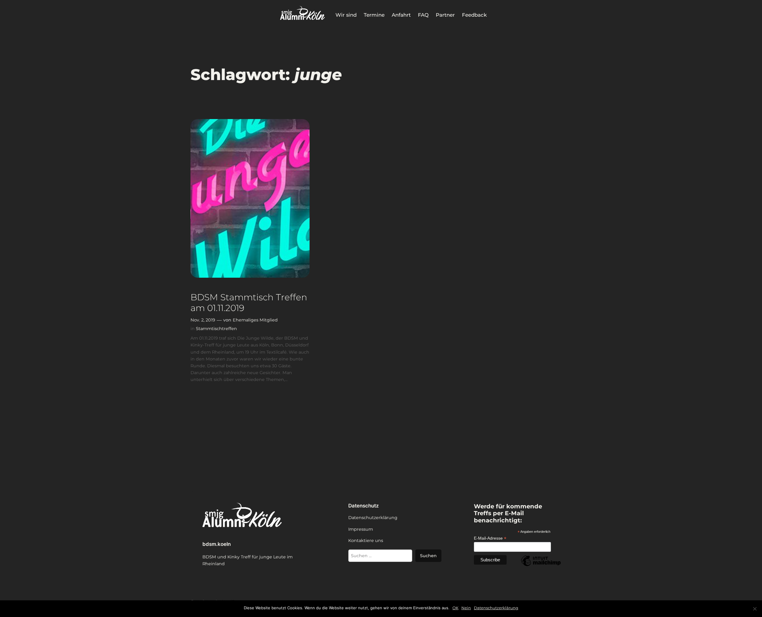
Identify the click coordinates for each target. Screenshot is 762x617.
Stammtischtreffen (216, 328)
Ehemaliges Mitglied (255, 320)
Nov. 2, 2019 (202, 320)
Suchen (428, 555)
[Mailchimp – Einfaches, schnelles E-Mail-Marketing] (541, 565)
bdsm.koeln (216, 544)
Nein (466, 607)
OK (455, 607)
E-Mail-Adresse (490, 538)
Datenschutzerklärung (496, 607)
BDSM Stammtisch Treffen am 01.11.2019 (248, 302)
